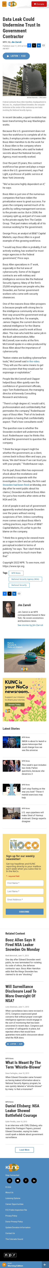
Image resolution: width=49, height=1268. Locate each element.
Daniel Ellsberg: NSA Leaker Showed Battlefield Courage (22, 1111)
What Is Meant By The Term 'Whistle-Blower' (23, 1065)
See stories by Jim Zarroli (30, 625)
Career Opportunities (14, 1204)
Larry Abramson (11, 1007)
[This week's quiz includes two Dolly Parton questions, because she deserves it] (11, 766)
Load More (24, 1150)
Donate (40, 4)
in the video (33, 361)
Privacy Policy (11, 1216)
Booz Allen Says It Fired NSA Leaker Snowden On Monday (22, 945)
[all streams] (45, 1264)
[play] (4, 1264)
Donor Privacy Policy (14, 1222)
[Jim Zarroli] (9, 609)
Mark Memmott (11, 955)
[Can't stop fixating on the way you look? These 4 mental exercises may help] (11, 789)
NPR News (16, 573)
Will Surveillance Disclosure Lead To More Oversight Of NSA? (20, 993)
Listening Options (12, 1198)
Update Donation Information (17, 1228)
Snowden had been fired (16, 484)
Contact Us (10, 1233)
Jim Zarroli (16, 42)
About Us (9, 1193)
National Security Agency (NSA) (25, 579)
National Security (19, 585)
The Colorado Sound (14, 1239)
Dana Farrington (11, 1073)
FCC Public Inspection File (16, 1210)
